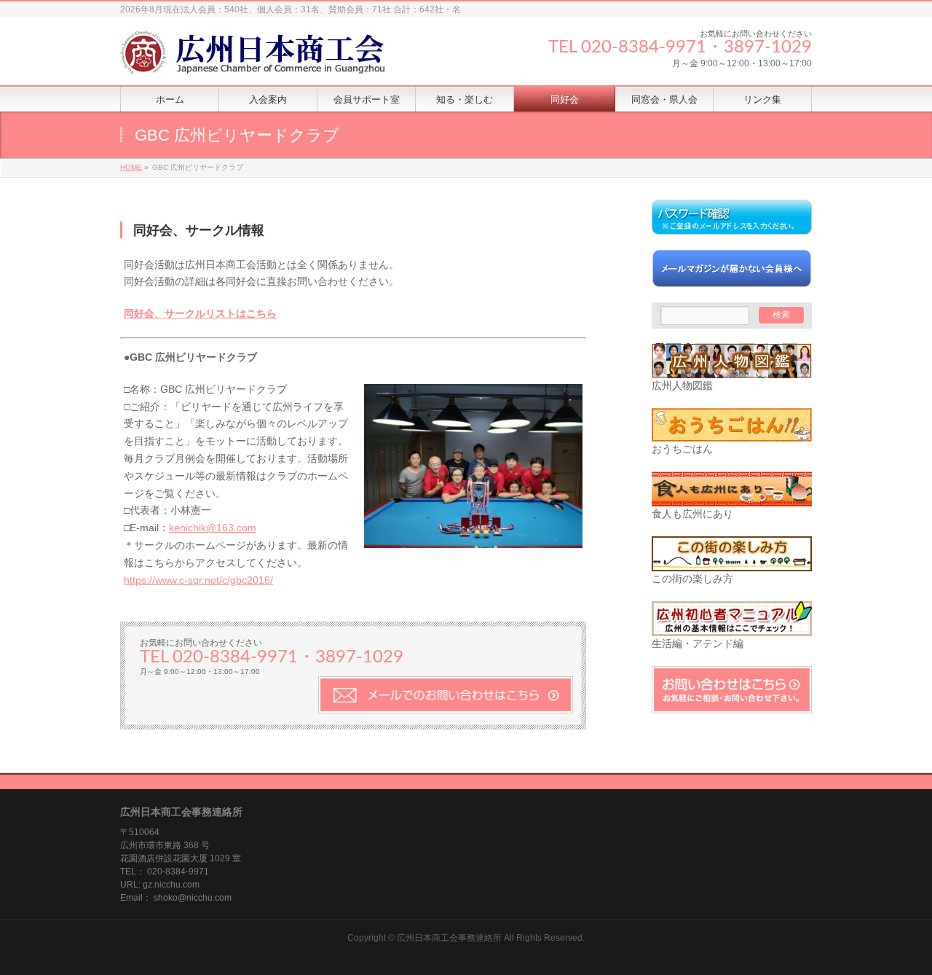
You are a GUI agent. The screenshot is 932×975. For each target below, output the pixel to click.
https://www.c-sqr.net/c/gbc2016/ (198, 580)
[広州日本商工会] (265, 58)
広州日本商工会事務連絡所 (449, 938)
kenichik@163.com (212, 527)
